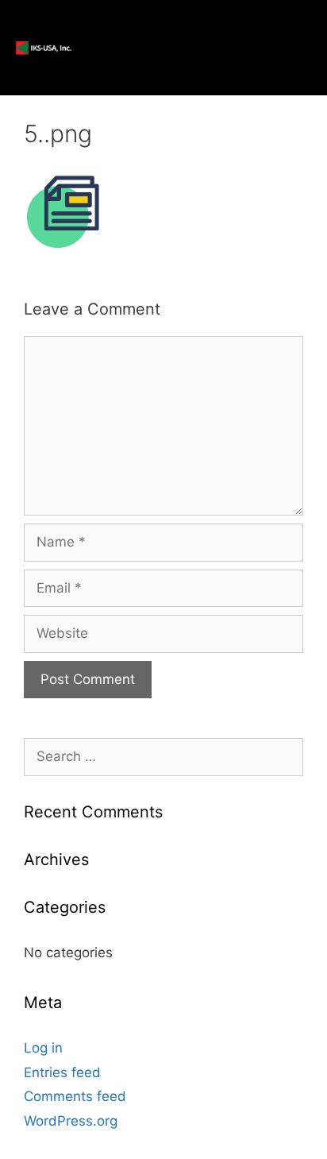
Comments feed (75, 1096)
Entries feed (62, 1072)
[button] (252, 48)
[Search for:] (163, 756)
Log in (43, 1048)
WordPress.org (70, 1121)
